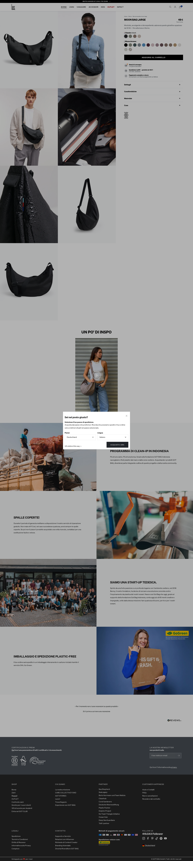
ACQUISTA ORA (117, 445)
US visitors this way (72, 446)
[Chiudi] (126, 416)
